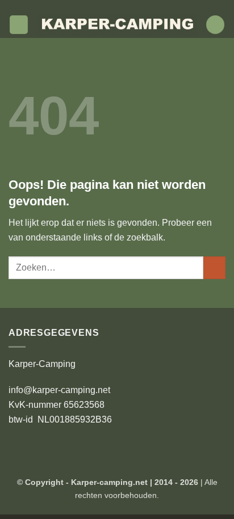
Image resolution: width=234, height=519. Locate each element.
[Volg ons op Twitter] (122, 6)
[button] (19, 24)
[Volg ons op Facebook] (100, 6)
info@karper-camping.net (59, 390)
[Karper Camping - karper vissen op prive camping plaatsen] (117, 25)
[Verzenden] (214, 267)
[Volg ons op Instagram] (111, 6)
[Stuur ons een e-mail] (133, 6)
